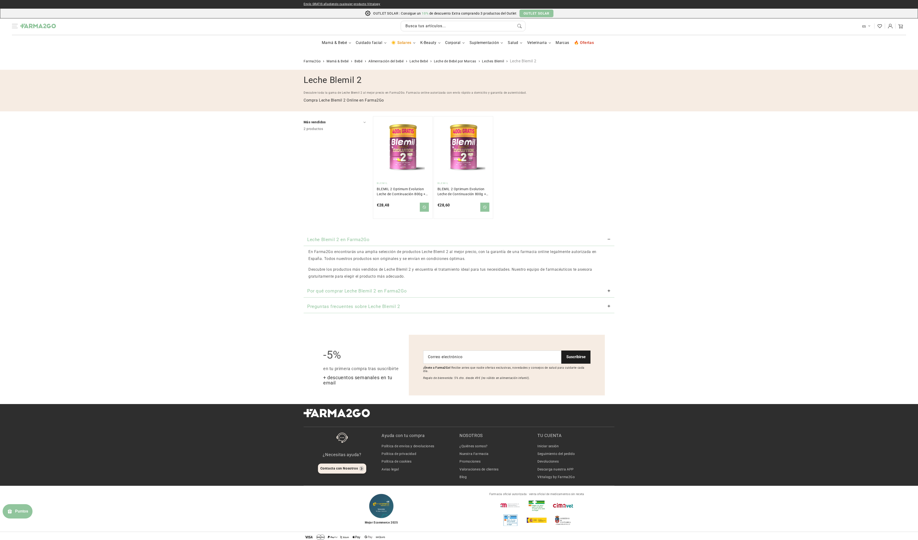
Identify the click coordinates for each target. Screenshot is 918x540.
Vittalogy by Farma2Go (556, 477)
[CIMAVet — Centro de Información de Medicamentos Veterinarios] (563, 505)
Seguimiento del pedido (556, 454)
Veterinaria (537, 42)
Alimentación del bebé (386, 61)
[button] (901, 26)
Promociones (470, 461)
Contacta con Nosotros (339, 468)
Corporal (453, 42)
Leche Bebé (419, 61)
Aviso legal (390, 469)
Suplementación (484, 42)
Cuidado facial (369, 42)
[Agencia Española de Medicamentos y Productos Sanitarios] (510, 505)
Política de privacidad (399, 454)
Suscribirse (576, 357)
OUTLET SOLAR (536, 13)
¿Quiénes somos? (473, 446)
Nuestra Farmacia (474, 454)
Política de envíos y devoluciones (408, 446)
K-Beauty (428, 42)
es (864, 26)
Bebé (358, 61)
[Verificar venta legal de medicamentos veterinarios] (510, 520)
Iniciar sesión (548, 446)
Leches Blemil (493, 61)
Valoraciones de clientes (478, 469)
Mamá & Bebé (334, 42)
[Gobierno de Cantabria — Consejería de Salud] (563, 520)
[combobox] (463, 26)
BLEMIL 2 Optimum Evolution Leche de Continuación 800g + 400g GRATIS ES (461, 191)
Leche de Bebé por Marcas (455, 61)
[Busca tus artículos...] (519, 26)
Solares (404, 42)
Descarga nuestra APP (555, 469)
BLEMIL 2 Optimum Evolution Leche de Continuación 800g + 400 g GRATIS (401, 191)
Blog (463, 477)
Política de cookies (396, 461)
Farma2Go (312, 61)
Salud (513, 42)
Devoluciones (548, 461)
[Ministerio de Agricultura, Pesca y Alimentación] (537, 520)
